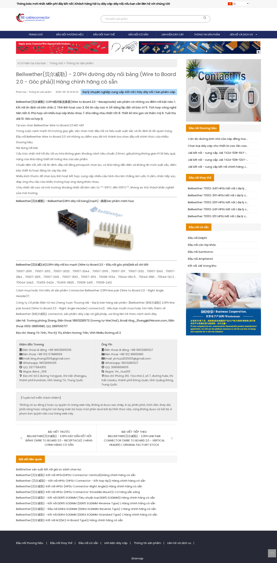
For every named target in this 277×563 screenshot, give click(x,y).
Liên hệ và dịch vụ (241, 34)
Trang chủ (36, 34)
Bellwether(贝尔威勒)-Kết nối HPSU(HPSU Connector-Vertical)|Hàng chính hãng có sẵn (75, 475)
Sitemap (137, 558)
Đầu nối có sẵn (138, 34)
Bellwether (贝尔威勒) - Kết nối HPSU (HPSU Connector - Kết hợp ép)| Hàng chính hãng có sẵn (80, 481)
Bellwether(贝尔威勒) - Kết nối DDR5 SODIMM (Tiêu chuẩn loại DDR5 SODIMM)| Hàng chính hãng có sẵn (85, 498)
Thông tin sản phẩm (207, 34)
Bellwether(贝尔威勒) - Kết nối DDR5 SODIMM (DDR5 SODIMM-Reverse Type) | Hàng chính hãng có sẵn (85, 503)
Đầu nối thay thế (104, 34)
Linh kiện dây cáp (173, 34)
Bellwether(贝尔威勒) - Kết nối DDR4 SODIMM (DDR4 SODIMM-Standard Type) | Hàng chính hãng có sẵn (86, 515)
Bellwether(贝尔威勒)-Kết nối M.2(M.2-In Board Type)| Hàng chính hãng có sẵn (69, 520)
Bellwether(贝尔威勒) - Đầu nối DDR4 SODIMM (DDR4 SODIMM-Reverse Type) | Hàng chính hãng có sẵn (86, 509)
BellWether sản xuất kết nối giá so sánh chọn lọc (48, 469)
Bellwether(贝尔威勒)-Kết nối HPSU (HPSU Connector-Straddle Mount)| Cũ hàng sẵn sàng (78, 492)
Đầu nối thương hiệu (69, 34)
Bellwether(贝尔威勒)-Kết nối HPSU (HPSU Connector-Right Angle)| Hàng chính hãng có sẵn (79, 486)
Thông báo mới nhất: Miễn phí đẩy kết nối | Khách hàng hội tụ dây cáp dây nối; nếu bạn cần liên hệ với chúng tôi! (93, 4)
